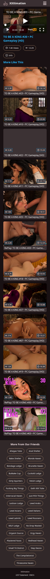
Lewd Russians (34, 518)
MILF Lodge (14, 525)
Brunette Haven (35, 466)
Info (10, 55)
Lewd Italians (34, 510)
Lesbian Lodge (16, 503)
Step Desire (36, 548)
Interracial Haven (14, 495)
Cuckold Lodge (34, 473)
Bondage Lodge (14, 466)
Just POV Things (36, 495)
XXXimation (17, 3)
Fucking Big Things (15, 488)
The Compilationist (25, 555)
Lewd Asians (15, 510)
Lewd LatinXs (15, 518)
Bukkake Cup (15, 473)
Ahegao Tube (16, 451)
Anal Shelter (34, 451)
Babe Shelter (15, 458)
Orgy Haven (35, 533)
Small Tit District (16, 548)
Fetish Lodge (35, 481)
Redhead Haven (35, 540)
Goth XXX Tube (37, 488)
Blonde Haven (34, 458)
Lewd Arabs (35, 503)
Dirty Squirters (15, 481)
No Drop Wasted (34, 525)
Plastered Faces (14, 540)
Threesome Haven (25, 563)
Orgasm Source (16, 533)
